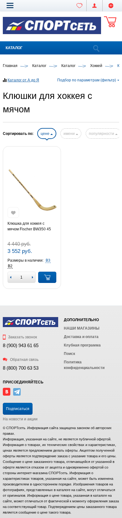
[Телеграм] (17, 394)
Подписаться (17, 409)
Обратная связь (23, 359)
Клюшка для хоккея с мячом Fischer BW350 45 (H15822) (29, 226)
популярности (102, 133)
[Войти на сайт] (111, 5)
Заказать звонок (22, 337)
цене (45, 133)
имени (70, 133)
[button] (10, 5)
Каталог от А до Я (23, 80)
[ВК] (6, 394)
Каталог (14, 48)
